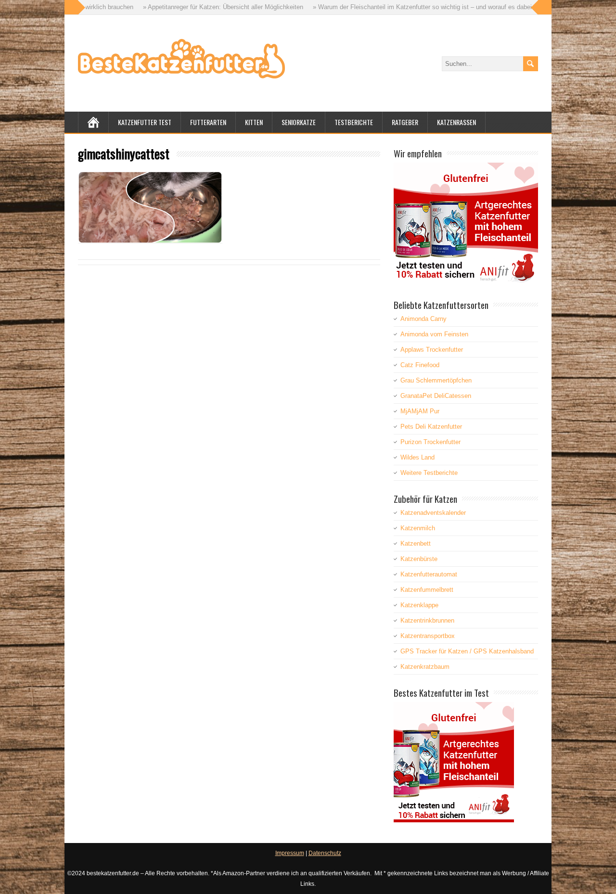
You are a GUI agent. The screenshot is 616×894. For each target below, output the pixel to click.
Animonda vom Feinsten (434, 334)
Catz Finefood (419, 365)
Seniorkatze (299, 122)
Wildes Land (417, 457)
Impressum (289, 853)
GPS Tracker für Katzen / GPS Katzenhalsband (467, 651)
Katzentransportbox (427, 635)
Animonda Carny (423, 318)
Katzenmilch (417, 528)
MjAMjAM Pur (419, 411)
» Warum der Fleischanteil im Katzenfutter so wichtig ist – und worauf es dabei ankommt (405, 7)
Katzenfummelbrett (426, 589)
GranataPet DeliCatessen (435, 395)
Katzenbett (415, 543)
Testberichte (353, 122)
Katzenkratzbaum (424, 666)
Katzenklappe (419, 605)
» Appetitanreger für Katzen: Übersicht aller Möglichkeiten (193, 7)
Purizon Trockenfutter (430, 442)
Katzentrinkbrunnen (427, 620)
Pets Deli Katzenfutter (431, 426)
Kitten (254, 122)
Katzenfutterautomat (428, 574)
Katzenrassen (456, 122)
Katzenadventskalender (433, 512)
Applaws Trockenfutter (431, 349)
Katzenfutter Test (144, 122)
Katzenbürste (418, 558)
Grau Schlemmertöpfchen (436, 380)
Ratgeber (405, 122)
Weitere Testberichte (429, 472)
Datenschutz (324, 853)
